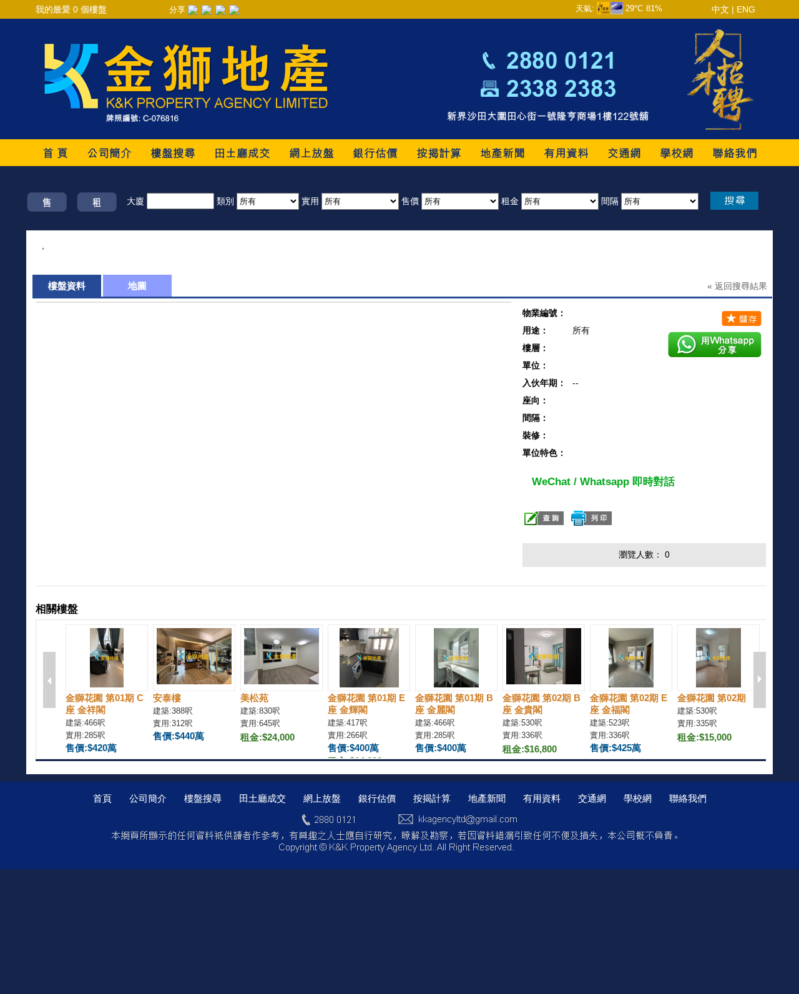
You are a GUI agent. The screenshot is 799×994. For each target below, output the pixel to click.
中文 (720, 9)
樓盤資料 (67, 285)
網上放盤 (322, 798)
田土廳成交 (262, 798)
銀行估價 (377, 798)
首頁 (102, 798)
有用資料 (542, 798)
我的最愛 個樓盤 (71, 9)
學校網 (638, 798)
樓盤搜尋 (203, 798)
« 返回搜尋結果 (737, 286)
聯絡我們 (688, 798)
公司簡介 (148, 798)
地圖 (137, 285)
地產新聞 (487, 798)
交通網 (592, 798)
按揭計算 (432, 798)
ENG (746, 9)
